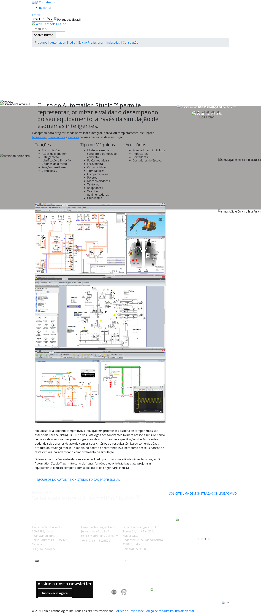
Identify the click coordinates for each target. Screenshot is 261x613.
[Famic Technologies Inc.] (49, 24)
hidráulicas (39, 137)
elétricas (73, 137)
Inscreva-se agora (55, 593)
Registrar (45, 8)
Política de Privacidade (129, 611)
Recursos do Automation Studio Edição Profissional (78, 480)
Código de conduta (157, 611)
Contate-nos (47, 2)
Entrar (36, 15)
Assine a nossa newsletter (65, 583)
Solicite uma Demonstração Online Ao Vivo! (203, 493)
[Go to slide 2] (202, 539)
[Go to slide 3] (205, 539)
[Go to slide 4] (209, 539)
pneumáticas (56, 137)
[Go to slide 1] (198, 539)
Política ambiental (182, 611)
